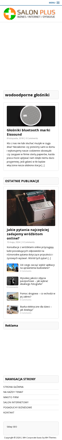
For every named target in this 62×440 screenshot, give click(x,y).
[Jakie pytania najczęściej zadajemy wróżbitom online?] (31, 224)
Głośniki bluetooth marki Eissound (28, 132)
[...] (42, 165)
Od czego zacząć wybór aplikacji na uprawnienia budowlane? (37, 266)
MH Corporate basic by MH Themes (39, 437)
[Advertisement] (31, 54)
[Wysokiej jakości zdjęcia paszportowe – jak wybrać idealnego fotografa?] (12, 283)
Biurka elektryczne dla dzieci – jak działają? (36, 308)
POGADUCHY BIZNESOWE (17, 407)
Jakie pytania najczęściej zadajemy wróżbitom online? (28, 233)
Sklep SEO (12, 426)
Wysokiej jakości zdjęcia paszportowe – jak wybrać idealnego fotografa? (34, 280)
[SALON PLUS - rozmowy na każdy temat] (31, 14)
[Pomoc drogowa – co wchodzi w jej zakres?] (12, 298)
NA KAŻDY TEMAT (13, 391)
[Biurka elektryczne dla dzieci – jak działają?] (12, 312)
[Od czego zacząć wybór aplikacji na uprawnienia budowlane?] (12, 270)
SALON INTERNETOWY (15, 402)
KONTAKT (8, 412)
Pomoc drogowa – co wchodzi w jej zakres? (37, 295)
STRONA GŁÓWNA (13, 386)
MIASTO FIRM (11, 397)
